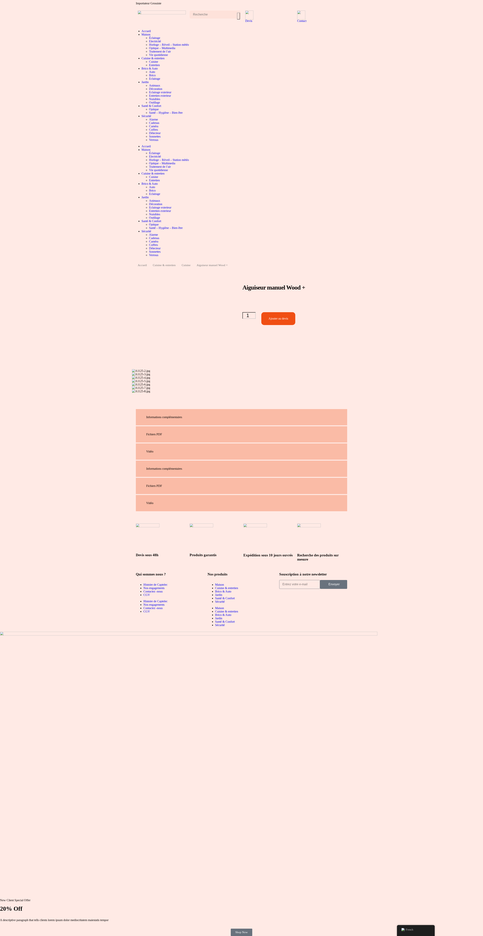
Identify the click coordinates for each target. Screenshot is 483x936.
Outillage (154, 102)
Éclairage (154, 37)
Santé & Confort (151, 105)
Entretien (154, 65)
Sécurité (146, 116)
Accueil (146, 31)
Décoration (155, 88)
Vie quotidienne (158, 54)
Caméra (153, 126)
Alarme (153, 119)
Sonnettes (155, 136)
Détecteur (155, 133)
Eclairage (154, 78)
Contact (301, 20)
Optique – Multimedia (162, 48)
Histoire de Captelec (155, 584)
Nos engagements (154, 588)
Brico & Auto (150, 68)
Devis (248, 20)
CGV (146, 594)
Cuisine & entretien (153, 58)
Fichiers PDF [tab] (154, 434)
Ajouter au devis (278, 318)
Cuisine (153, 61)
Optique (154, 109)
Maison (146, 34)
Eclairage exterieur (160, 92)
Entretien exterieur (160, 95)
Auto (152, 71)
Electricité (155, 41)
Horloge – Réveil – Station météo (169, 44)
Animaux (154, 85)
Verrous (153, 139)
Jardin (145, 82)
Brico (152, 75)
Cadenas (154, 122)
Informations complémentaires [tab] (164, 417)
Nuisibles (154, 99)
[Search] (238, 16)
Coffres (153, 129)
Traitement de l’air (160, 51)
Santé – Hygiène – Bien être (166, 112)
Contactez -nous (153, 591)
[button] (135, 396)
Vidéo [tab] (149, 451)
